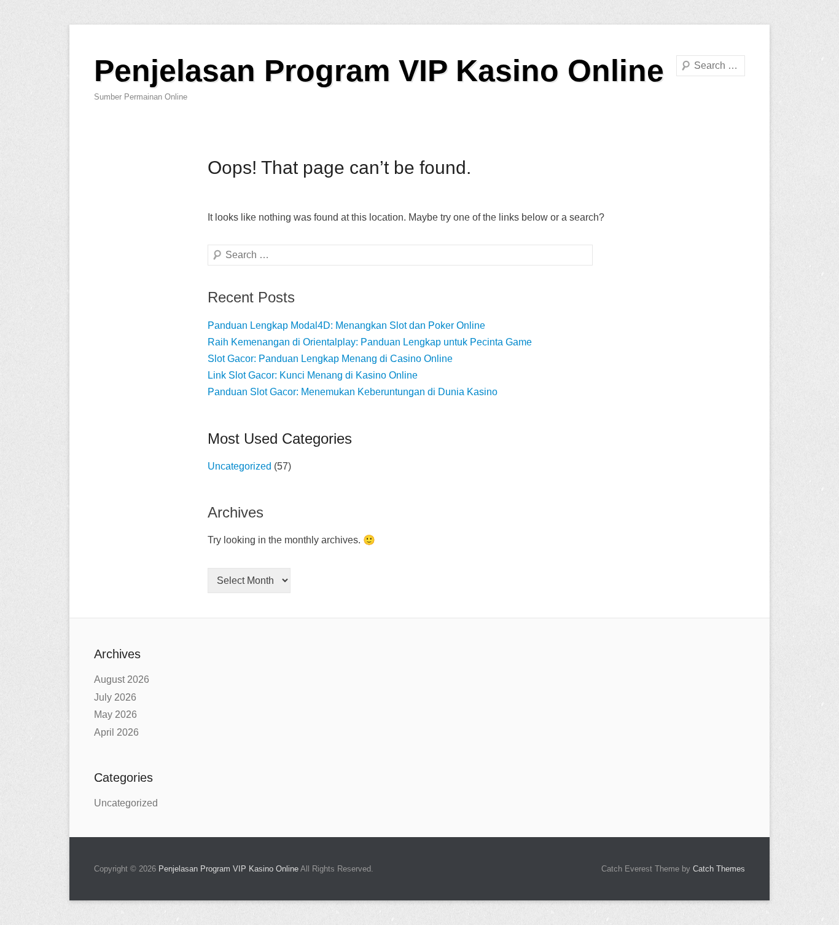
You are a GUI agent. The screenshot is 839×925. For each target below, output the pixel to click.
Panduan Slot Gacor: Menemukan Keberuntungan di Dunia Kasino (353, 392)
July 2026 (115, 697)
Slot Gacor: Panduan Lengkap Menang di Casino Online (330, 358)
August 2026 (121, 679)
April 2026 (116, 732)
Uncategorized (239, 466)
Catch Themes (719, 868)
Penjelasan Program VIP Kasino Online (379, 70)
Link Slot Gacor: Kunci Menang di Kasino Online (313, 375)
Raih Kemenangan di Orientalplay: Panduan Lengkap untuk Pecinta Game (370, 342)
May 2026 (115, 714)
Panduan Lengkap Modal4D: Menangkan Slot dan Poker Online (346, 325)
